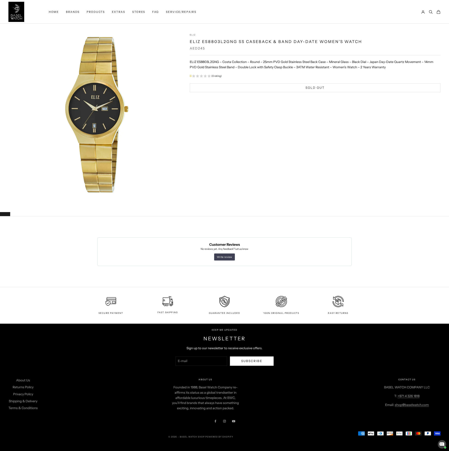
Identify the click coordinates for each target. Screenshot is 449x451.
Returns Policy (23, 387)
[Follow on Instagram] (224, 421)
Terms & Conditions (23, 408)
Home (54, 12)
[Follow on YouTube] (233, 421)
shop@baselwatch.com (412, 405)
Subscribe (251, 361)
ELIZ (193, 35)
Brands (73, 12)
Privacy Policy (23, 394)
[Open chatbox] (442, 444)
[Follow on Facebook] (215, 421)
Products (96, 12)
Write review (224, 257)
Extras (118, 12)
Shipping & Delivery (23, 401)
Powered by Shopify (219, 437)
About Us (23, 380)
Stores (138, 12)
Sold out (315, 87)
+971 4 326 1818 (409, 396)
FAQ (155, 12)
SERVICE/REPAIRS (181, 12)
